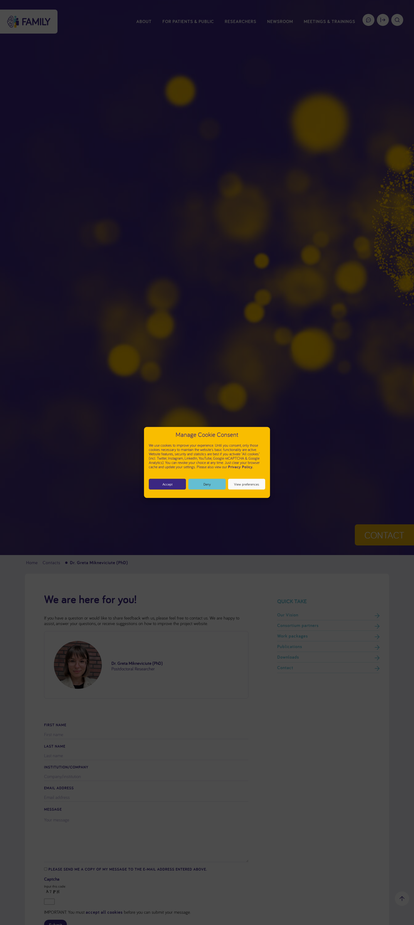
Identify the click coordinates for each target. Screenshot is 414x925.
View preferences (246, 484)
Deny (207, 484)
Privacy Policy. (240, 466)
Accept (167, 484)
